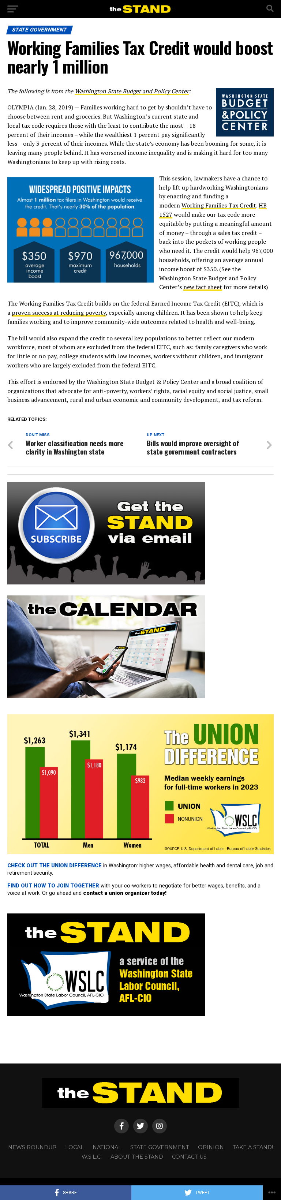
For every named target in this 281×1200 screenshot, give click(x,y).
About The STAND (136, 1157)
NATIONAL (107, 1147)
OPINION (211, 1147)
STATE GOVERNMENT (159, 1147)
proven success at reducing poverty (59, 313)
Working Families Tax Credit (218, 205)
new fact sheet (202, 287)
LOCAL (74, 1147)
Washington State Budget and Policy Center (132, 91)
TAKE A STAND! (253, 1147)
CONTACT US (189, 1157)
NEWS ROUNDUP (32, 1147)
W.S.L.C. (92, 1157)
